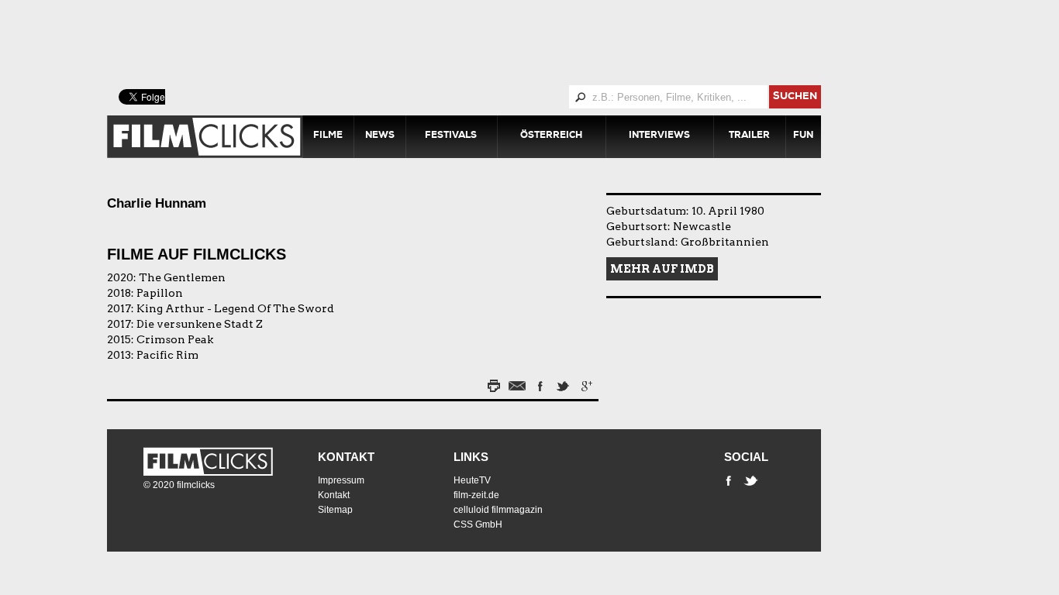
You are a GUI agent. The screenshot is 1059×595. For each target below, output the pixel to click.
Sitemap (335, 509)
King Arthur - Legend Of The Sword (235, 308)
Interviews (659, 136)
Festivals (451, 136)
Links (471, 456)
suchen (795, 97)
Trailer (749, 136)
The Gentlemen (182, 277)
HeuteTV (472, 480)
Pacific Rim (167, 355)
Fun (803, 136)
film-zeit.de (476, 495)
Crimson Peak (174, 339)
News (380, 136)
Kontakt (346, 456)
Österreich (551, 136)
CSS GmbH (478, 524)
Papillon (159, 293)
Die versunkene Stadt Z (199, 324)
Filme (328, 136)
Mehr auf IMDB (662, 269)
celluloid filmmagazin (498, 509)
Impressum (341, 480)
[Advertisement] (483, 42)
